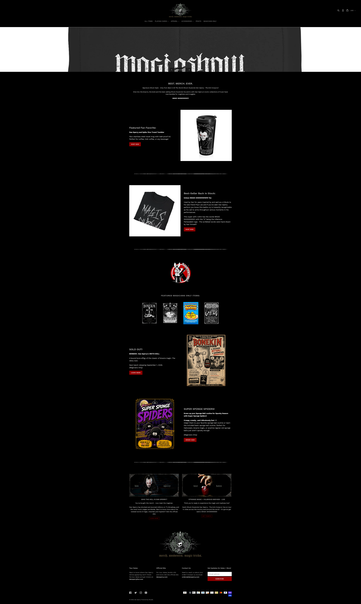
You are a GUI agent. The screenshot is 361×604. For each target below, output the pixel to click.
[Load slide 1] (175, 70)
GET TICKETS (206, 516)
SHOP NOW (135, 144)
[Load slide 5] (181, 70)
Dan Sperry (137, 599)
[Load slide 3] (178, 70)
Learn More (136, 372)
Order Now (190, 440)
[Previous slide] (171, 70)
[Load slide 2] (176, 70)
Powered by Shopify (147, 599)
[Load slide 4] (180, 70)
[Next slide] (185, 70)
